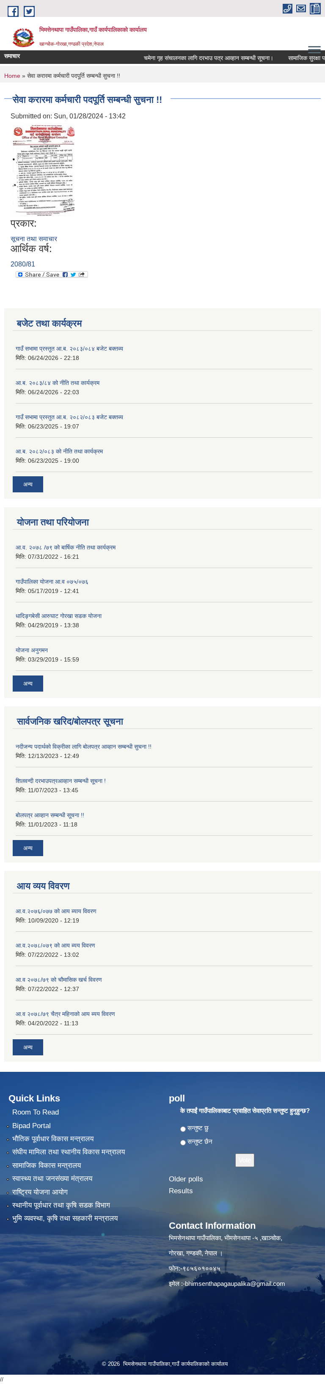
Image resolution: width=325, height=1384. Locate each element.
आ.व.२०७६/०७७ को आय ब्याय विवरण (56, 911)
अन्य (28, 484)
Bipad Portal (31, 1126)
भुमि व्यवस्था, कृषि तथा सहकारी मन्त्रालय (65, 1218)
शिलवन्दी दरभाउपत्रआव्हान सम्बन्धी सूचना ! (61, 780)
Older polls (186, 1179)
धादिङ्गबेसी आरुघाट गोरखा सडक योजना (59, 615)
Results (181, 1191)
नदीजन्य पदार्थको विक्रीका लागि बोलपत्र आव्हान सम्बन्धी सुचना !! (83, 746)
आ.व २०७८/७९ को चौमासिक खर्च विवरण (59, 979)
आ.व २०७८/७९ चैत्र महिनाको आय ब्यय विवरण (65, 1014)
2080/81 (23, 264)
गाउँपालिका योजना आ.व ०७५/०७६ (52, 581)
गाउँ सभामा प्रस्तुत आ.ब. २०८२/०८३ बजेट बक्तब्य (69, 417)
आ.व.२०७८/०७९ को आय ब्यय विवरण (55, 945)
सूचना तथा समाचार (34, 238)
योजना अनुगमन (32, 650)
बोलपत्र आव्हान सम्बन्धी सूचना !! (50, 815)
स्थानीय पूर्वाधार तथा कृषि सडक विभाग (61, 1205)
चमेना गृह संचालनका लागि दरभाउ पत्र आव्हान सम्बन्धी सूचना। (196, 58)
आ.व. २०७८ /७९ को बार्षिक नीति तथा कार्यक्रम (66, 547)
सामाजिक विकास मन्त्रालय (46, 1166)
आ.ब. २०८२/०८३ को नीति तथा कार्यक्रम (59, 451)
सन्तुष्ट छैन (199, 1141)
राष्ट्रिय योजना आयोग (40, 1192)
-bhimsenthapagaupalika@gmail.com (234, 1283)
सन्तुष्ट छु (198, 1127)
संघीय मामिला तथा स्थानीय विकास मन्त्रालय (68, 1152)
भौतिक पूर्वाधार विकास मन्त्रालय (53, 1139)
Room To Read (35, 1112)
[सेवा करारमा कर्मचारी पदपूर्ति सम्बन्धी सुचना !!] (43, 169)
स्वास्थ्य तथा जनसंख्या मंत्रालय (52, 1179)
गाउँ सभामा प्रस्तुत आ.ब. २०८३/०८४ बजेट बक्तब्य (69, 348)
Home (12, 75)
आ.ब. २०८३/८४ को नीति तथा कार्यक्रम (57, 382)
